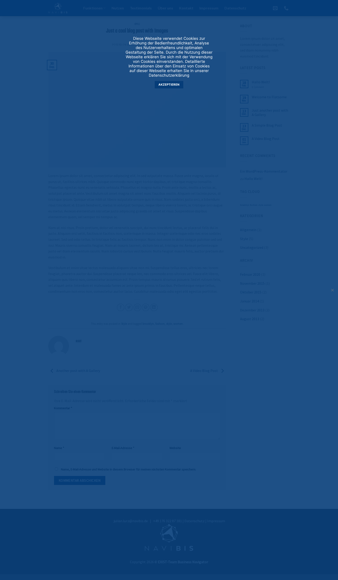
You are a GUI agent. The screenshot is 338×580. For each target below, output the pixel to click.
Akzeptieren (168, 84)
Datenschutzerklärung (169, 75)
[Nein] (332, 291)
